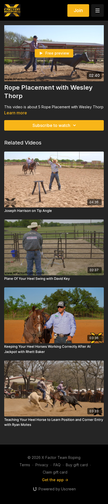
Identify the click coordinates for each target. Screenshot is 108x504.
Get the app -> (55, 480)
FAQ (57, 465)
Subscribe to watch (51, 125)
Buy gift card (77, 465)
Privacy (41, 465)
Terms (24, 465)
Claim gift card (55, 472)
